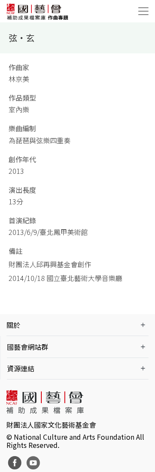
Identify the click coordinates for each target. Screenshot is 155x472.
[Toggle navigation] (143, 11)
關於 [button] (13, 325)
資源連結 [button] (20, 368)
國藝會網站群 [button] (27, 347)
